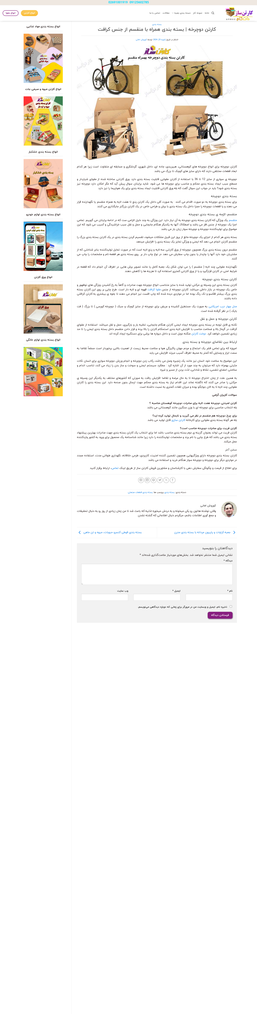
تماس (115, 468)
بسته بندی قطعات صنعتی (140, 492)
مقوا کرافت (154, 290)
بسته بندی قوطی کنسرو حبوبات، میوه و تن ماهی (112, 532)
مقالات (166, 13)
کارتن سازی (178, 420)
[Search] (213, 13)
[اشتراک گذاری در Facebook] (173, 480)
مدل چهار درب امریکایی (223, 306)
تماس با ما (154, 13)
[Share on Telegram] (141, 480)
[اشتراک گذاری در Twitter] (160, 480)
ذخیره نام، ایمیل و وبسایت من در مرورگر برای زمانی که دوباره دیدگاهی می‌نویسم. (182, 607)
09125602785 (139, 2)
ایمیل (176, 591)
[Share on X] (166, 480)
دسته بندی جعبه (182, 13)
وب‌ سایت (122, 591)
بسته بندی (157, 24)
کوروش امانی (141, 39)
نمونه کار (197, 13)
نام (230, 591)
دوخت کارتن (198, 334)
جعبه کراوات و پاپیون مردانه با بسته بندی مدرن (202, 532)
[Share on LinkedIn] (147, 480)
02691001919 (118, 2)
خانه (207, 13)
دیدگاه (228, 561)
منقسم (233, 220)
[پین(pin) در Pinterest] (153, 480)
